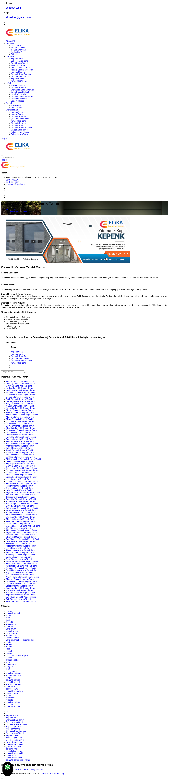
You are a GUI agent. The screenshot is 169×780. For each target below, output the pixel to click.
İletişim (4, 138)
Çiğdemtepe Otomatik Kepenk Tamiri (22, 584)
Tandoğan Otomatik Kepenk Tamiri (21, 512)
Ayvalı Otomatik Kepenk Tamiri (19, 450)
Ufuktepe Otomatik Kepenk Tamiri (20, 517)
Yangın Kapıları (17, 101)
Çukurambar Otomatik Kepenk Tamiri (22, 470)
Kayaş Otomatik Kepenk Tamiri (19, 572)
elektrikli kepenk (13, 682)
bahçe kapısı (11, 755)
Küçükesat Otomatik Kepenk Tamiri (21, 564)
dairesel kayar (12, 689)
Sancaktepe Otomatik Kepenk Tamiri (22, 504)
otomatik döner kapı (14, 691)
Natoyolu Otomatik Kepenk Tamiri (20, 408)
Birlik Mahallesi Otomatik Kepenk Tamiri (23, 459)
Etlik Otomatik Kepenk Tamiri (18, 544)
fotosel (9, 651)
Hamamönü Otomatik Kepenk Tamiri (22, 481)
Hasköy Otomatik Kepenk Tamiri (20, 575)
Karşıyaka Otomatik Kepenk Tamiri (21, 404)
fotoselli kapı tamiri (14, 751)
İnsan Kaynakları (18, 50)
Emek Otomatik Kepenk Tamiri (19, 475)
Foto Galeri (16, 105)
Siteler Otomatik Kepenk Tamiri (19, 435)
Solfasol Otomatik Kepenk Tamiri (20, 552)
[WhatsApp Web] (7, 769)
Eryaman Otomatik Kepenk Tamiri (20, 541)
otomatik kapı (12, 687)
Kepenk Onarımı (18, 72)
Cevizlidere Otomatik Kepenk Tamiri (21, 468)
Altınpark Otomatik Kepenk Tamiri (20, 441)
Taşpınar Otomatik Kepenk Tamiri (20, 497)
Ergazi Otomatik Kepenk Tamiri (19, 586)
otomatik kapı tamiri (14, 744)
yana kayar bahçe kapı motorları (20, 640)
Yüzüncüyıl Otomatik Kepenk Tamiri (21, 515)
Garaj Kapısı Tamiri (19, 63)
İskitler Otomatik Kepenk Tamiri (19, 486)
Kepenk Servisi (17, 79)
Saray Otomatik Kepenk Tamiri (19, 557)
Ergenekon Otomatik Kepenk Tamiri (21, 477)
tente (8, 669)
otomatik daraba (13, 680)
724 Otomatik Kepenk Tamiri (18, 528)
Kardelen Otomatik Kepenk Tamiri (20, 592)
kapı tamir (10, 698)
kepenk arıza (11, 635)
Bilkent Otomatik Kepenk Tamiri (19, 461)
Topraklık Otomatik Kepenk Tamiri (20, 501)
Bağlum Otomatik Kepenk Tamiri (20, 455)
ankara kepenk (12, 638)
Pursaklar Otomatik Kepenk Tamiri (21, 499)
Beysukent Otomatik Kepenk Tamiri (21, 532)
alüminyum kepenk (14, 673)
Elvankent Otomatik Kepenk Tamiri (21, 537)
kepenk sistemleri (13, 675)
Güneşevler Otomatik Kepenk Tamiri (21, 430)
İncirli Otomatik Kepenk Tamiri (19, 548)
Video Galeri (16, 108)
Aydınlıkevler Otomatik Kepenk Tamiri (22, 577)
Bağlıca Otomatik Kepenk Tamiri (20, 439)
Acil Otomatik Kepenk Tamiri (18, 599)
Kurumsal (10, 43)
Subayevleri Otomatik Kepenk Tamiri (22, 508)
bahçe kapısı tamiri (14, 758)
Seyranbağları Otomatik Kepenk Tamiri (23, 492)
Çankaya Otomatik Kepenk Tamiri (20, 395)
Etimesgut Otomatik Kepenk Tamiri (21, 401)
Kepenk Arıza (17, 112)
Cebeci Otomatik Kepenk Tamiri (20, 397)
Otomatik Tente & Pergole (22, 96)
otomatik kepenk (13, 613)
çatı (7, 711)
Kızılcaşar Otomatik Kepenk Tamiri (21, 546)
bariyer (9, 611)
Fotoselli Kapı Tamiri (20, 132)
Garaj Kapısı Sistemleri (21, 92)
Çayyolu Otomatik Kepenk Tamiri (20, 466)
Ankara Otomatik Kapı (20, 68)
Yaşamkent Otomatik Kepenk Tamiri (21, 510)
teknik (8, 615)
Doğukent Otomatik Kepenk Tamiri (21, 568)
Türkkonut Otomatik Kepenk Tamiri (21, 550)
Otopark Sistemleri (19, 99)
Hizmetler (10, 56)
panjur (9, 642)
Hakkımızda (16, 45)
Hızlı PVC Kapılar (18, 94)
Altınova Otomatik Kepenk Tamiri (20, 579)
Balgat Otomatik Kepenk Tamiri (19, 448)
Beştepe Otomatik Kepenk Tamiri (20, 535)
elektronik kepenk (13, 684)
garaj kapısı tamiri (13, 747)
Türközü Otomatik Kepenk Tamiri (20, 412)
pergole (9, 667)
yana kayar (11, 629)
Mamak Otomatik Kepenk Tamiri (20, 406)
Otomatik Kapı (12, 110)
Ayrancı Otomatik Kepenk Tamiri (20, 446)
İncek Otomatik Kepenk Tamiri (19, 479)
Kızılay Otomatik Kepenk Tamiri (19, 388)
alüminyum (11, 624)
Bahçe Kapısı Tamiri (19, 61)
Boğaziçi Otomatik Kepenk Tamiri (20, 464)
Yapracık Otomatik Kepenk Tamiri (20, 595)
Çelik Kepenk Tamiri (20, 76)
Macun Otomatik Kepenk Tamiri (19, 590)
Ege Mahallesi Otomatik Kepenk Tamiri (23, 539)
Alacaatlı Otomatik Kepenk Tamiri (20, 519)
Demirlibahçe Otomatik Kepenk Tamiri (22, 570)
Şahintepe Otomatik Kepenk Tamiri (21, 597)
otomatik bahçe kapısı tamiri (18, 760)
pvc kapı (9, 704)
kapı (8, 618)
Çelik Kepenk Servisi (20, 119)
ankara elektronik (13, 660)
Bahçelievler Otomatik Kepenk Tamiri (22, 444)
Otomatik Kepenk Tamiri (21, 128)
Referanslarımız (18, 48)
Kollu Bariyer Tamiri (19, 65)
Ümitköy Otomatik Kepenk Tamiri (20, 506)
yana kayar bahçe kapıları (17, 655)
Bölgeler (14, 54)
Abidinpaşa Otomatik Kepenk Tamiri (21, 530)
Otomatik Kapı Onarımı (21, 74)
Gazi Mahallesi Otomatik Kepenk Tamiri (23, 526)
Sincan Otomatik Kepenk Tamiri (20, 410)
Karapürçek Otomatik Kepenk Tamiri (21, 566)
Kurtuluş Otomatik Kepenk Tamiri (20, 495)
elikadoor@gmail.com (18, 17)
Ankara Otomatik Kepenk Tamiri (20, 381)
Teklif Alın (19, 769)
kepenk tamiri (12, 631)
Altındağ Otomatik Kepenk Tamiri (20, 384)
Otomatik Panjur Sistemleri (22, 90)
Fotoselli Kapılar (18, 85)
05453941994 (13, 8)
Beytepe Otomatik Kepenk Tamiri (20, 457)
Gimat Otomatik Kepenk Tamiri (19, 524)
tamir (8, 620)
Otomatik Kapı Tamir (20, 116)
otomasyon (11, 664)
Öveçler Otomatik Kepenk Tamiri (20, 488)
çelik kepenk (11, 633)
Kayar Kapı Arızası (19, 81)
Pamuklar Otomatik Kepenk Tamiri (21, 437)
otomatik (9, 627)
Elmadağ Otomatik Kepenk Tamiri (20, 428)
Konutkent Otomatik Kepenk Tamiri (21, 484)
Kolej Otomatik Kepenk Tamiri (19, 490)
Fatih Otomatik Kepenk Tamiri (19, 399)
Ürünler (9, 83)
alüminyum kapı (13, 702)
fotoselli (9, 622)
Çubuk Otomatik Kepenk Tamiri (19, 424)
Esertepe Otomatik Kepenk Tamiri (20, 588)
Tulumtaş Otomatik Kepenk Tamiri (20, 555)
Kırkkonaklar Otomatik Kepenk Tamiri (22, 561)
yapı (8, 662)
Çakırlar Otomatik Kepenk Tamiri (20, 421)
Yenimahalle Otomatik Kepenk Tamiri (22, 415)
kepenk (9, 644)
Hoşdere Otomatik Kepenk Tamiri (20, 392)
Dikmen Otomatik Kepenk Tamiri (20, 426)
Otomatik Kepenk (18, 88)
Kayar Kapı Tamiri (18, 121)
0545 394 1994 (12, 182)
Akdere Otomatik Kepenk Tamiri (20, 417)
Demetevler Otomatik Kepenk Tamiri (21, 581)
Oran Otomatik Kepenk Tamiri (19, 559)
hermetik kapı (12, 693)
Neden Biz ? (16, 52)
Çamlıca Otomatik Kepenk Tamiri (20, 472)
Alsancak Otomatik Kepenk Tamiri (21, 521)
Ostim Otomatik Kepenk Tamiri (19, 386)
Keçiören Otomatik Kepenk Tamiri (20, 390)
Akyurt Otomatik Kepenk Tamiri (19, 419)
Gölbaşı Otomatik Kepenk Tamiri (20, 432)
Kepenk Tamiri (17, 59)
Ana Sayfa (10, 41)
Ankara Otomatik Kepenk (22, 70)
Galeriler (9, 103)
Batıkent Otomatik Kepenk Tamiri (20, 452)
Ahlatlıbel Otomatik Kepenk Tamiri (21, 601)
